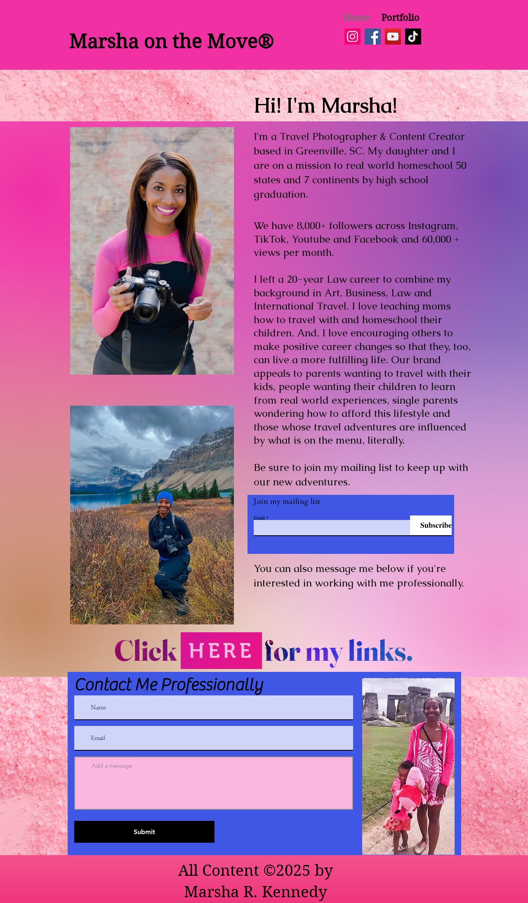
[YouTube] (393, 36)
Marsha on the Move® (171, 41)
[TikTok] (413, 36)
